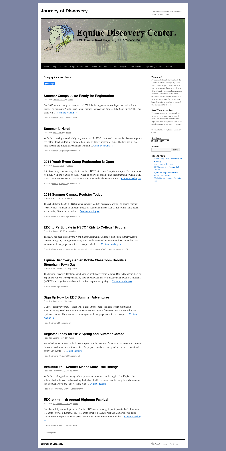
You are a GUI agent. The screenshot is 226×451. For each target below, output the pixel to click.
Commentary (57, 388)
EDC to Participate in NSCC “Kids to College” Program (86, 227)
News (61, 117)
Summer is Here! (57, 128)
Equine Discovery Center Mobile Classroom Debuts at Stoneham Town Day (86, 262)
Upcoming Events (154, 66)
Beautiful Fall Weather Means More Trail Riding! (81, 366)
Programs (63, 150)
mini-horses (95, 249)
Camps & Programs (119, 66)
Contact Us (170, 66)
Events (55, 117)
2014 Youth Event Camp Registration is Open (79, 161)
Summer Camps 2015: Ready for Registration (79, 95)
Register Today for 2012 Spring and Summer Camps (84, 333)
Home (46, 66)
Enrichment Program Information (73, 66)
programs (111, 249)
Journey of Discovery (64, 10)
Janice (70, 99)
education (85, 249)
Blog (54, 66)
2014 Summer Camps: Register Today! (73, 194)
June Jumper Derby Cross (163, 164)
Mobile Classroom (99, 66)
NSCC (103, 249)
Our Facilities (137, 66)
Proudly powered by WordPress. (166, 444)
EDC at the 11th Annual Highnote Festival (76, 399)
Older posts (50, 432)
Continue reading (67, 112)
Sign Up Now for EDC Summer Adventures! (77, 297)
